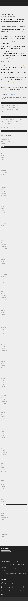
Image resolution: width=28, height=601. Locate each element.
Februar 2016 (3, 416)
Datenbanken (3, 515)
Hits (6, 135)
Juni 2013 (2, 482)
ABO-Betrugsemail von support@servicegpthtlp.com (10, 111)
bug (13, 559)
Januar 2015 (3, 444)
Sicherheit (11, 573)
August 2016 (3, 403)
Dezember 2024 (4, 191)
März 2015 (3, 439)
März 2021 (3, 287)
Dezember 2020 (4, 293)
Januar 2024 (3, 214)
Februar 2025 (3, 187)
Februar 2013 (3, 490)
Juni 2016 (2, 407)
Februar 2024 (3, 212)
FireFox (11, 564)
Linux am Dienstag (4, 528)
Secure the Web (4, 534)
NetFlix (24, 568)
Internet (10, 97)
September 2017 (4, 376)
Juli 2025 (2, 176)
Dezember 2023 (4, 216)
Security (2, 536)
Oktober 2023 (3, 221)
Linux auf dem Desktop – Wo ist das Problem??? (12, 123)
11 (5, 587)
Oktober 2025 (3, 170)
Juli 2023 (2, 227)
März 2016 (3, 414)
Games (15, 564)
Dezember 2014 (4, 446)
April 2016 (3, 412)
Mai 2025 (2, 180)
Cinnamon (18, 559)
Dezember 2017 (4, 369)
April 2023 (3, 233)
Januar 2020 (3, 316)
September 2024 (4, 197)
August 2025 (3, 174)
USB (12, 575)
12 (9, 587)
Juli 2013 (2, 480)
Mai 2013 (2, 484)
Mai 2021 (2, 282)
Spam (16, 573)
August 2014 (3, 454)
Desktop (12, 561)
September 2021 (4, 274)
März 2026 (3, 159)
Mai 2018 (2, 359)
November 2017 (4, 371)
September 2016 (4, 401)
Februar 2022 (3, 263)
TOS (24, 97)
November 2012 (4, 497)
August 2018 (3, 352)
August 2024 (3, 199)
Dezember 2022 (4, 242)
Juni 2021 (2, 280)
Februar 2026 (3, 161)
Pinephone (3, 530)
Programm (17, 571)
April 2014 (3, 463)
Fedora (2, 519)
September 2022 (4, 248)
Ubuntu (6, 575)
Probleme (11, 571)
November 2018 (4, 346)
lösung (17, 568)
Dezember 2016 (4, 395)
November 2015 (4, 422)
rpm (3, 573)
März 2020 (3, 312)
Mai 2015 (2, 435)
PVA (2, 532)
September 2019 (4, 325)
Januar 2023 (3, 240)
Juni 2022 (2, 255)
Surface (20, 573)
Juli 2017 (2, 380)
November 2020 (4, 295)
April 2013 (3, 486)
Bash (4, 559)
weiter (2, 98)
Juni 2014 (2, 458)
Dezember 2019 (4, 318)
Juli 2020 (2, 303)
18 (5, 589)
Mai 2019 (2, 333)
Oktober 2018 (3, 348)
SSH (18, 573)
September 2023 (4, 223)
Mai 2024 (2, 206)
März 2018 (3, 363)
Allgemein (6, 97)
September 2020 (4, 299)
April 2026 (3, 157)
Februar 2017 (3, 391)
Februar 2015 (3, 441)
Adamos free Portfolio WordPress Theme (9, 598)
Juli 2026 (2, 151)
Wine (17, 575)
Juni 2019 (2, 331)
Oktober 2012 (3, 499)
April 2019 (3, 335)
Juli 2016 (2, 405)
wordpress (21, 575)
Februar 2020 (3, 314)
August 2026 (3, 148)
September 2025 (4, 172)
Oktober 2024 (3, 195)
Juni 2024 (2, 204)
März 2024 (3, 210)
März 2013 (3, 488)
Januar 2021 (3, 291)
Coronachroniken (5, 561)
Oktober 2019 (3, 323)
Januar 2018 (3, 367)
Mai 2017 (2, 384)
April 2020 (3, 310)
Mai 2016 (2, 410)
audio (2, 559)
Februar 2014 (3, 467)
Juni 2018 (2, 357)
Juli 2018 (2, 354)
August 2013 (3, 478)
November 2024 (4, 193)
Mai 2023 (2, 231)
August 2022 (3, 250)
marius (13, 16)
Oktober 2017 (3, 374)
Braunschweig (3, 511)
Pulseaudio (24, 571)
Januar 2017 (3, 393)
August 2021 (3, 276)
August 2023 (3, 225)
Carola (15, 559)
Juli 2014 (2, 456)
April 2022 (3, 259)
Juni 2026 (2, 153)
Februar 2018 (3, 365)
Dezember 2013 (4, 471)
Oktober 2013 (3, 475)
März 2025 (3, 185)
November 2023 (4, 219)
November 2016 (4, 397)
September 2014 (4, 452)
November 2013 (4, 473)
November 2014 (4, 448)
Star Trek (22, 97)
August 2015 (3, 429)
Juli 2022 (2, 253)
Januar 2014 (3, 469)
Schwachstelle (6, 573)
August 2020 (3, 301)
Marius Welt (14, 1)
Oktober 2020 (3, 297)
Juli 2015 (2, 431)
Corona (2, 513)
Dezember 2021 (4, 267)
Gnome (19, 564)
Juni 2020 (2, 306)
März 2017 (3, 388)
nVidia (2, 571)
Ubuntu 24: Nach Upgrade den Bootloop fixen (12, 127)
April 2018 (3, 361)
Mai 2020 (2, 308)
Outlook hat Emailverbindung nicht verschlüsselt (13, 119)
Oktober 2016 (3, 399)
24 (1, 590)
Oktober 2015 (3, 424)
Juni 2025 (2, 178)
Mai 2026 (2, 155)
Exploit (2, 564)
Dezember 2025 (4, 165)
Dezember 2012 (4, 495)
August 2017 (3, 378)
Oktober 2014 (3, 450)
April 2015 (3, 437)
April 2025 (3, 182)
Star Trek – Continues (7, 14)
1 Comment (6, 98)
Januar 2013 (3, 492)
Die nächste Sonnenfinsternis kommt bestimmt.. (9, 109)
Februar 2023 (3, 238)
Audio (2, 508)
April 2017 (3, 386)
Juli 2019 (2, 329)
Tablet (2, 538)
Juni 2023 (2, 229)
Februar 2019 (3, 340)
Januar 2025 (3, 189)
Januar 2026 (3, 163)
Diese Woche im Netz (5, 517)
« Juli (2, 594)
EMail (22, 561)
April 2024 (3, 208)
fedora (6, 564)
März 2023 (3, 236)
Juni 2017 (2, 382)
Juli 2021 (2, 278)
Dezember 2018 (4, 344)
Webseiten (3, 135)
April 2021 (3, 284)
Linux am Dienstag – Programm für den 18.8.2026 (10, 107)
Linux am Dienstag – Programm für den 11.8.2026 (10, 113)
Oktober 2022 (3, 246)
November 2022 (4, 244)
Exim (24, 561)
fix (13, 564)
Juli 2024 (2, 202)
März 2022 (3, 261)
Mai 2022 (2, 257)
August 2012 (3, 501)
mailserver (21, 568)
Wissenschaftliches (4, 542)
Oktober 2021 (3, 272)
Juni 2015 (2, 433)
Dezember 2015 (4, 420)
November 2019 (4, 320)
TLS (4, 575)
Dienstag (17, 561)
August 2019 (3, 327)
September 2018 (4, 350)
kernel (22, 564)
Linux (2, 525)
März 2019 (3, 337)
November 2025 (4, 168)
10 (1, 587)
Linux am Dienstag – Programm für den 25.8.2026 (10, 105)
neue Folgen (17, 97)
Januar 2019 (3, 342)
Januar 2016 (3, 418)
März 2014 (3, 465)
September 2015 (4, 427)
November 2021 (4, 270)
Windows (2, 540)
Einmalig (10, 135)
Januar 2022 (3, 265)
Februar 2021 (3, 289)
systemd (24, 573)
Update (9, 575)
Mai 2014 (2, 461)
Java (2, 523)
